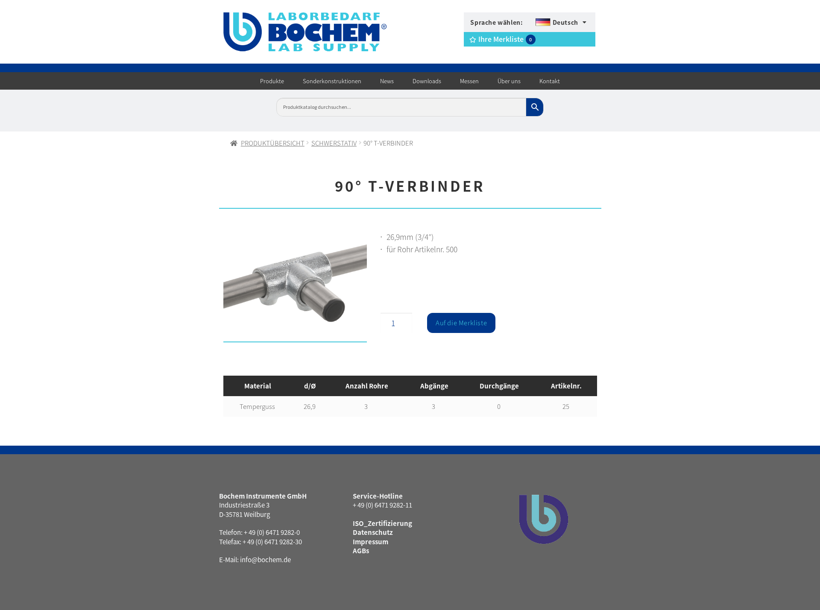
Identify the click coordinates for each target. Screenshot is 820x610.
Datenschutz (373, 532)
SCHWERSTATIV (334, 142)
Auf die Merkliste (461, 322)
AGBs (361, 550)
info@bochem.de (265, 559)
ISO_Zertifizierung (382, 523)
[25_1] (295, 288)
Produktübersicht (273, 142)
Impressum (370, 541)
